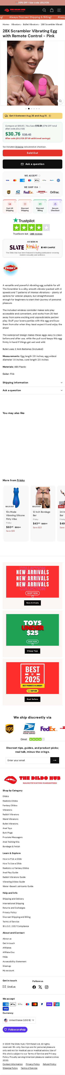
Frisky (21, 480)
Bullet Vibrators (10, 823)
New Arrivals (32, 603)
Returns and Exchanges (14, 907)
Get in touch (9, 943)
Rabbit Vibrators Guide (14, 877)
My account (8, 970)
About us (7, 938)
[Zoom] (60, 101)
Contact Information (13, 1064)
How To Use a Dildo (12, 863)
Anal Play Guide (10, 872)
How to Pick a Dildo (12, 859)
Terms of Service (11, 921)
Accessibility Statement (14, 961)
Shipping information (15, 382)
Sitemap (7, 966)
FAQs (5, 957)
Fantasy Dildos (10, 805)
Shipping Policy (10, 1068)
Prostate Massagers (13, 837)
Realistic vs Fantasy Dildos (16, 868)
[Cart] (51, 10)
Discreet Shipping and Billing (16, 917)
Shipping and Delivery (13, 898)
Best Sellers (32, 699)
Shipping (19, 147)
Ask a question (12, 390)
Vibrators (7, 810)
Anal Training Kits (11, 842)
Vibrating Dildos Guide (14, 881)
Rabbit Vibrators (11, 814)
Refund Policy (49, 1064)
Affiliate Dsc (9, 952)
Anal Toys (7, 828)
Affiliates (7, 947)
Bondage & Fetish (11, 846)
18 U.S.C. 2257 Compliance (16, 926)
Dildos (6, 796)
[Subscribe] (54, 760)
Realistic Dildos (10, 801)
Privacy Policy (10, 912)
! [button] (49, 116)
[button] (32, 178)
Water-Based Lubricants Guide (18, 886)
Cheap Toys (32, 651)
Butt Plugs (8, 832)
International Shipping (13, 903)
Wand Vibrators (10, 819)
